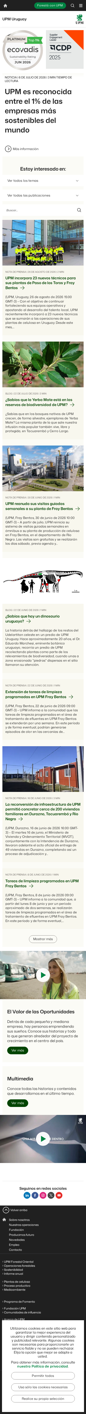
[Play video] (43, 975)
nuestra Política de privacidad (42, 1366)
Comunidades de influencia (22, 1312)
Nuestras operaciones (24, 1225)
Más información (26, 149)
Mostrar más (43, 939)
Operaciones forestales (19, 1266)
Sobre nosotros (19, 1220)
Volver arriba (18, 1210)
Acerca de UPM (14, 1319)
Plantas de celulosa (17, 1282)
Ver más (17, 1050)
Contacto (15, 1250)
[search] (72, 5)
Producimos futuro (21, 1235)
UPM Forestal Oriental (18, 1262)
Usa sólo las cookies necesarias (43, 1387)
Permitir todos (43, 1375)
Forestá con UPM (50, 5)
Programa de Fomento (19, 1301)
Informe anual (13, 1274)
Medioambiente (14, 1290)
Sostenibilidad (13, 1270)
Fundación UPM (15, 1308)
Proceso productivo (17, 1286)
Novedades (17, 1240)
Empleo (14, 1245)
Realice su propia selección (43, 1398)
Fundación (16, 1230)
